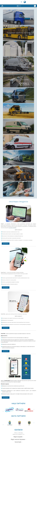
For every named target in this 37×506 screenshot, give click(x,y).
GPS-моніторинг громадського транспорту (18, 32)
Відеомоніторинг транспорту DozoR (18, 17)
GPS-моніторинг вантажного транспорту (18, 95)
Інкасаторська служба (18, 126)
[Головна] (2, 6)
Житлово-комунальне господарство (18, 64)
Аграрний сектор (18, 110)
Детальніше (5, 243)
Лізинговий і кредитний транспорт (18, 189)
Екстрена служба (18, 142)
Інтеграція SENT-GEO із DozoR (18, 157)
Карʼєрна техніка (18, 173)
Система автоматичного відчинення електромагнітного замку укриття (18, 48)
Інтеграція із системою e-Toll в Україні (18, 79)
